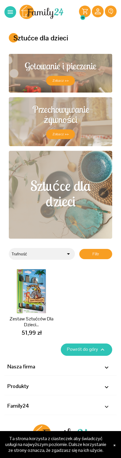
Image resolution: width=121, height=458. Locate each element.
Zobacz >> (60, 80)
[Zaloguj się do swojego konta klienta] (98, 12)
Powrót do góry (86, 349)
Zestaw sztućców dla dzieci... (31, 322)
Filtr (96, 254)
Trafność (42, 253)
